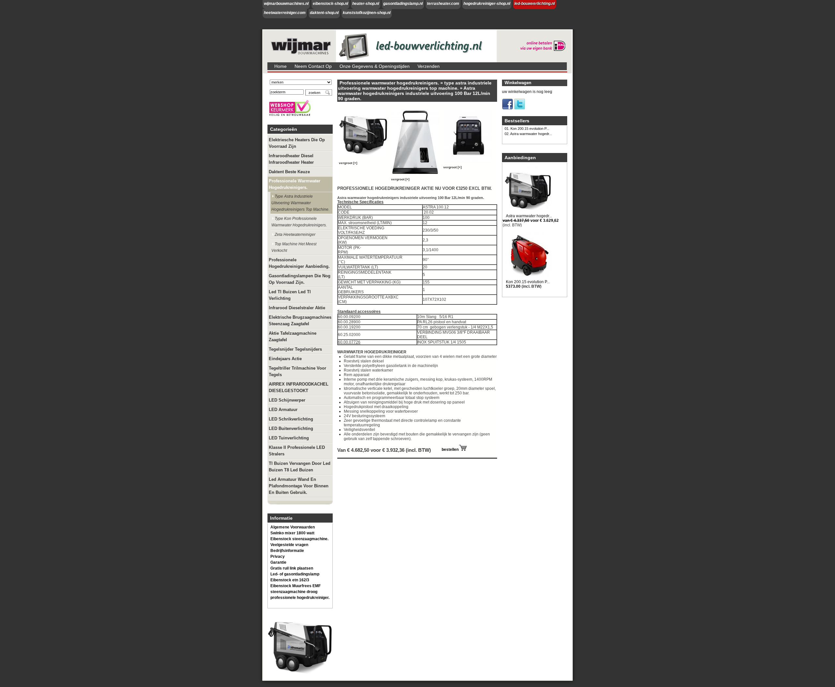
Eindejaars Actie (285, 358)
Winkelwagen (518, 82)
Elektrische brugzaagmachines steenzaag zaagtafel (300, 320)
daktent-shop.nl (324, 12)
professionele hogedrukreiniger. (299, 597)
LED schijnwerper (287, 400)
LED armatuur (283, 409)
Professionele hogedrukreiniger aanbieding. (299, 263)
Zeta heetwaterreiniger (295, 234)
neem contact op (313, 66)
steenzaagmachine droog (293, 591)
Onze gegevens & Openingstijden (375, 66)
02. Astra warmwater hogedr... (528, 134)
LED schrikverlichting (291, 419)
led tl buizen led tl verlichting (290, 295)
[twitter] (519, 108)
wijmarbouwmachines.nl (286, 3)
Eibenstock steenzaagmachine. (299, 539)
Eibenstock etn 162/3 (289, 580)
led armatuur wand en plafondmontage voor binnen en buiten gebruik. (298, 486)
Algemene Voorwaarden (292, 527)
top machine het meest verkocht (293, 247)
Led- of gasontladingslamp (294, 574)
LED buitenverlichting (291, 428)
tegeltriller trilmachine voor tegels (297, 371)
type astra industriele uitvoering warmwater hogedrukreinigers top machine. (300, 203)
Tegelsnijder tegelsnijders (295, 349)
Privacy (277, 556)
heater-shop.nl (365, 3)
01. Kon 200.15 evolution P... (527, 128)
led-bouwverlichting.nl (534, 3)
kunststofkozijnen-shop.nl (366, 12)
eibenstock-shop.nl (330, 3)
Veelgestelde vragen (289, 544)
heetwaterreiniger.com (285, 12)
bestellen (450, 449)
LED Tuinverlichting (289, 437)
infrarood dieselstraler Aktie (297, 307)
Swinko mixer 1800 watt (292, 533)
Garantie (278, 562)
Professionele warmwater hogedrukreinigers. (294, 184)
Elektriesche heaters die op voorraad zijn (297, 143)
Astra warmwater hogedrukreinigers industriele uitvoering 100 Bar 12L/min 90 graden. (414, 93)
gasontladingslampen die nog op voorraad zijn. (299, 279)
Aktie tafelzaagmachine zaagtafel (292, 336)
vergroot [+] (348, 163)
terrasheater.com (443, 3)
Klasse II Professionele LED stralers (297, 450)
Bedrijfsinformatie (287, 550)
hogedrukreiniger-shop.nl (486, 3)
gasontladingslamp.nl (403, 3)
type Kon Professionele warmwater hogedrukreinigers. (299, 221)
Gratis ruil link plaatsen (291, 568)
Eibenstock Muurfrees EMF (295, 586)
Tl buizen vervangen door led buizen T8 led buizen (299, 466)
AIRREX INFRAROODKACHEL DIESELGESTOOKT (298, 387)
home (280, 66)
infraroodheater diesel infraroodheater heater (291, 159)
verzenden (429, 66)
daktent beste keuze (289, 171)
